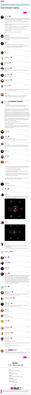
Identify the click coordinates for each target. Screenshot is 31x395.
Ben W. (6, 286)
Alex (5, 52)
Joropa (6, 320)
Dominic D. (7, 267)
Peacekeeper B (8, 332)
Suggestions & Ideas (9, 9)
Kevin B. (7, 103)
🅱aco (6, 188)
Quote (8, 17)
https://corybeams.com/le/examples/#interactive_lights (12, 121)
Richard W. (7, 131)
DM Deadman (8, 74)
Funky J (6, 315)
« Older (25, 12)
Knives (6, 194)
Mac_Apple (7, 68)
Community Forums (3, 9)
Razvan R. (7, 309)
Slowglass (7, 251)
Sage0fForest (8, 338)
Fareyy (6, 257)
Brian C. (6, 101)
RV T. (6, 143)
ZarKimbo (7, 183)
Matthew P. (7, 35)
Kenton (6, 350)
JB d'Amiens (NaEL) (9, 297)
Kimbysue (7, 62)
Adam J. (6, 150)
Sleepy (6, 42)
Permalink (6, 17)
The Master (7, 156)
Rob (5, 243)
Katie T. (6, 273)
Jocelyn (6, 262)
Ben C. (6, 136)
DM (5, 93)
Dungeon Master (8, 85)
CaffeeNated (7, 327)
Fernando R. (7, 80)
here (2, 392)
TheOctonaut (7, 57)
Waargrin (7, 16)
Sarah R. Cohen (8, 292)
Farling (6, 161)
